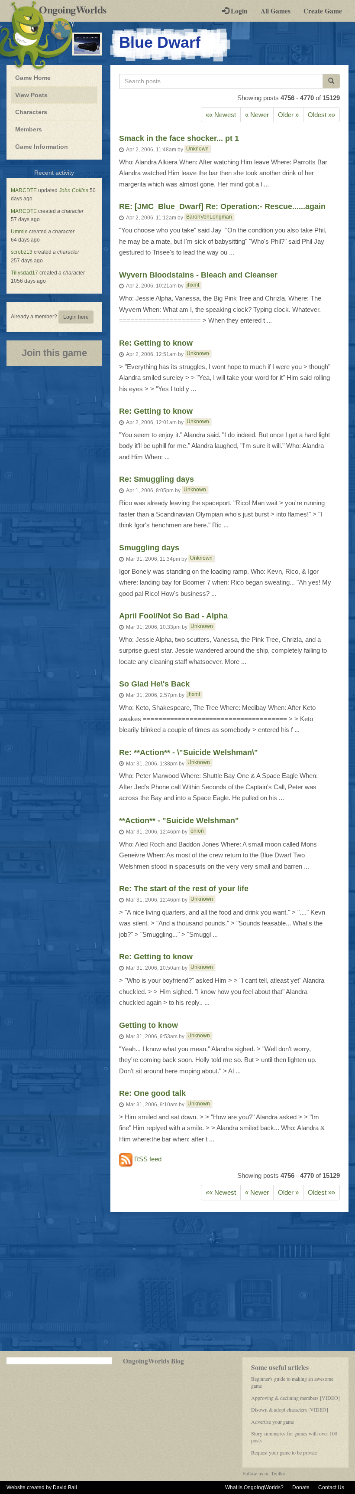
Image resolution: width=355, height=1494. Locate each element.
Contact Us (331, 1487)
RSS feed (146, 1159)
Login (238, 11)
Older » (288, 114)
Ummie (19, 232)
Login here (76, 317)
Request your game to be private (284, 1452)
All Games (275, 11)
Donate (301, 1487)
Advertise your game (272, 1421)
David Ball (65, 1487)
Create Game (322, 11)
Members (28, 129)
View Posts (31, 95)
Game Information (41, 146)
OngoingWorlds (76, 9)
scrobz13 (21, 252)
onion (197, 831)
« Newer (257, 114)
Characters (31, 111)
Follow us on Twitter (263, 1473)
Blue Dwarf (159, 42)
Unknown (197, 149)
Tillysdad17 (24, 273)
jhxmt (193, 285)
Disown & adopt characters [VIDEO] (289, 1409)
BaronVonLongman (209, 217)
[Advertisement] (177, 1281)
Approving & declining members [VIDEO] (295, 1397)
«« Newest (221, 114)
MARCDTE (24, 190)
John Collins (73, 190)
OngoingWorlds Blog (153, 1361)
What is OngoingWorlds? (254, 1487)
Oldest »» (321, 114)
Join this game (54, 352)
